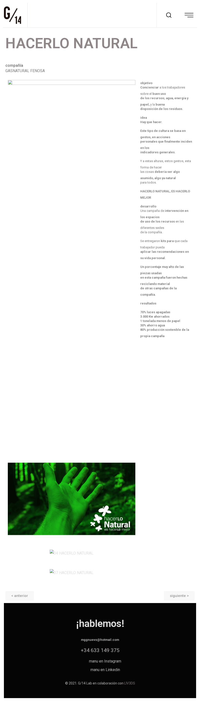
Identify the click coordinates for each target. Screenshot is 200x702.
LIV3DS (129, 683)
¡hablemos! (100, 623)
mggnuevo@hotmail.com (100, 640)
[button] (19, 596)
